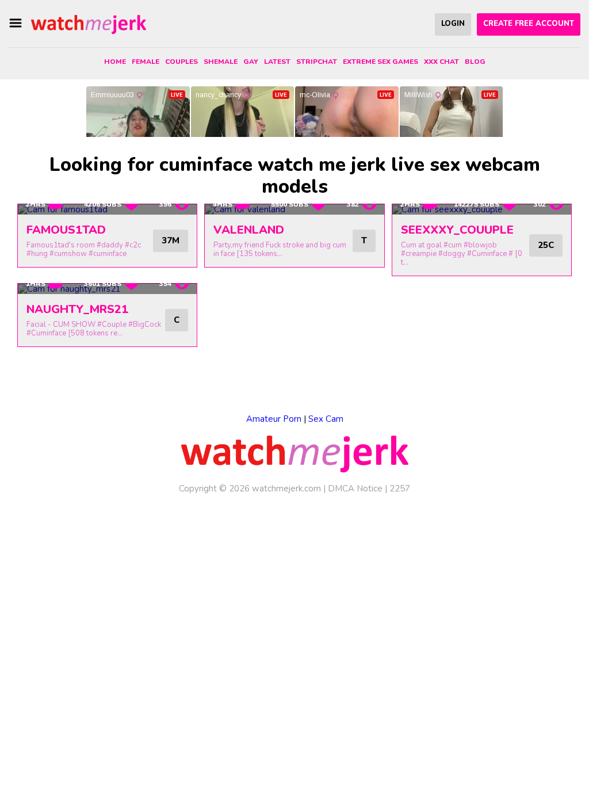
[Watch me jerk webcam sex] (88, 23)
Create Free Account (528, 23)
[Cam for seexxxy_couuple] (481, 209)
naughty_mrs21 (77, 309)
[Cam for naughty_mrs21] (107, 289)
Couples (181, 61)
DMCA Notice (355, 488)
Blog (475, 61)
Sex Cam (325, 419)
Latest (277, 61)
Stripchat (316, 61)
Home (115, 61)
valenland (248, 230)
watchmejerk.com (286, 488)
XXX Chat (441, 61)
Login (453, 23)
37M (170, 240)
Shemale (221, 61)
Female (145, 61)
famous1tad (66, 230)
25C (546, 245)
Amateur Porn (273, 419)
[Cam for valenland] (294, 209)
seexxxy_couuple (457, 230)
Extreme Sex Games (380, 61)
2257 (399, 488)
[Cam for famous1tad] (107, 209)
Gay (250, 61)
